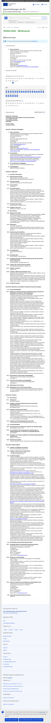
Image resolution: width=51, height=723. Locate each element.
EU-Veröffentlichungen (8, 666)
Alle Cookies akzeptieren (12, 719)
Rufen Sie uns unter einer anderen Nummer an (13, 686)
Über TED (5, 647)
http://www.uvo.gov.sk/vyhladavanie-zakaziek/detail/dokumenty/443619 (25, 157)
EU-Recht (5, 656)
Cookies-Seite (41, 712)
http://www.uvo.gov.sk (22, 555)
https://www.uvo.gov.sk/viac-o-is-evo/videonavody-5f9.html (23, 483)
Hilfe (4, 620)
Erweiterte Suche (12, 22)
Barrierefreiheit (6, 641)
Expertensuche (21, 22)
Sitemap (5, 650)
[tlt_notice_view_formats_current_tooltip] (44, 112)
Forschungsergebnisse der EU (9, 661)
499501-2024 (35, 41)
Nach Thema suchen (30, 22)
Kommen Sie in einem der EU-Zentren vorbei (12, 691)
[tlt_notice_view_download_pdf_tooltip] (6, 92)
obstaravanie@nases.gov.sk (19, 61)
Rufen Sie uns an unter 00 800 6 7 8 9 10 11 (12, 683)
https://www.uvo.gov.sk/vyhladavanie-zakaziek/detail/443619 (23, 161)
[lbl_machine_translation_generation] (22, 101)
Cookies (5, 638)
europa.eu (10, 677)
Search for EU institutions (8, 697)
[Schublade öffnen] (4, 37)
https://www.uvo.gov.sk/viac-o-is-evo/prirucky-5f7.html (22, 473)
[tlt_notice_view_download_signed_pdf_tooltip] (13, 83)
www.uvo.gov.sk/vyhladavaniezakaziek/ (18, 518)
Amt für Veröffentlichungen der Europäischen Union (15, 611)
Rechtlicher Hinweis (7, 636)
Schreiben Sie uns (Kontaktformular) (10, 688)
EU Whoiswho (6, 664)
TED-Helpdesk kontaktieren (9, 623)
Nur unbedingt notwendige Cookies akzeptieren (31, 719)
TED (4, 27)
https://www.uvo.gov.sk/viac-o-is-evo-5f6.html (20, 471)
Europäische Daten (7, 659)
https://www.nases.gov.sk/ (21, 65)
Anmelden (37, 4)
